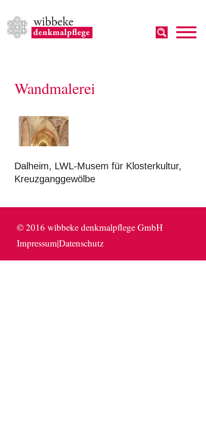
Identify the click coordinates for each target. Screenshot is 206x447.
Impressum (37, 243)
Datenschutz (81, 243)
